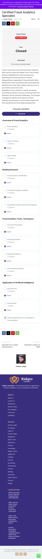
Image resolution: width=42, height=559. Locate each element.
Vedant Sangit (8, 19)
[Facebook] (4, 23)
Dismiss (31, 6)
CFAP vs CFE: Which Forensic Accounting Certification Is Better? (13, 519)
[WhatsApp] (17, 23)
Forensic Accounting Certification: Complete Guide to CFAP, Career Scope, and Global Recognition (14, 533)
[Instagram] (16, 554)
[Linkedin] (21, 554)
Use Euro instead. (22, 6)
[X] (8, 23)
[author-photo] (21, 363)
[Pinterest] (13, 23)
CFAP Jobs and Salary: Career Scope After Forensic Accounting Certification (13, 507)
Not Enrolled (21, 37)
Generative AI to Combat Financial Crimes (10, 346)
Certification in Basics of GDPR (32, 346)
